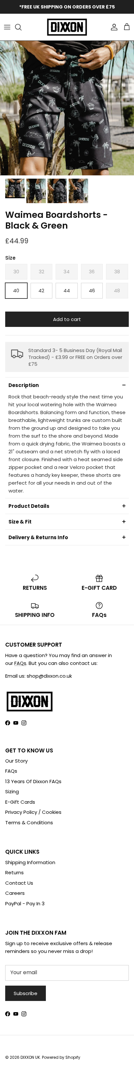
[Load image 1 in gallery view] (67, 108)
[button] (67, 385)
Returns (14, 872)
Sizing (12, 791)
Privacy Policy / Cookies (33, 812)
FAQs (20, 663)
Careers (15, 893)
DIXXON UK (30, 1057)
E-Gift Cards (20, 801)
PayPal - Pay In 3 (25, 903)
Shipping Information (30, 862)
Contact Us (19, 882)
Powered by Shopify (61, 1057)
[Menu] (7, 27)
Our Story (16, 760)
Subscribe (25, 993)
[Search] (21, 27)
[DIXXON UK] (67, 27)
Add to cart (67, 319)
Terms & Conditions (29, 822)
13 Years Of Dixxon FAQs (33, 781)
